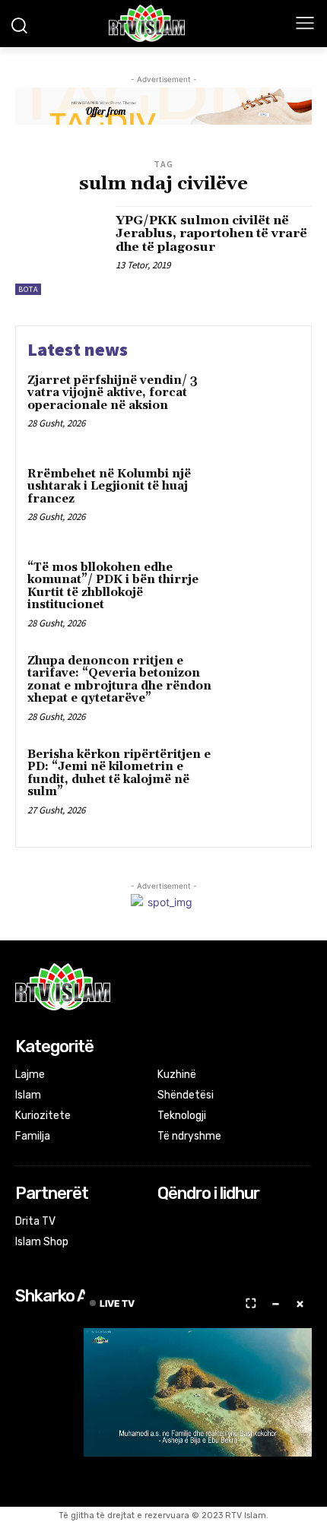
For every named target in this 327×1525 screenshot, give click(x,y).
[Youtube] (228, 1223)
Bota (28, 289)
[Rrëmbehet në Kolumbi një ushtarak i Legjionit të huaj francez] (264, 500)
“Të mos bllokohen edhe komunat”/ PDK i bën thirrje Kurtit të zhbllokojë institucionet (112, 586)
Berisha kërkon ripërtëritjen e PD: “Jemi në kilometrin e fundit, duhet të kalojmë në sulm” (119, 773)
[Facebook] (167, 1223)
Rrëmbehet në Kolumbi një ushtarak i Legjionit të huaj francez (109, 486)
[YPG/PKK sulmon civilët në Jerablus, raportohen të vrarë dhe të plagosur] (59, 250)
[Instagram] (188, 1223)
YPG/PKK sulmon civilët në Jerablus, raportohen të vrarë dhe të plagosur (211, 234)
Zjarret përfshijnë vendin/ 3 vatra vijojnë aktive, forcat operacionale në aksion (112, 393)
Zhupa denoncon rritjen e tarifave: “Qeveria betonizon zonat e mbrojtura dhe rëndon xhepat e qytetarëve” (119, 680)
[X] (208, 1223)
